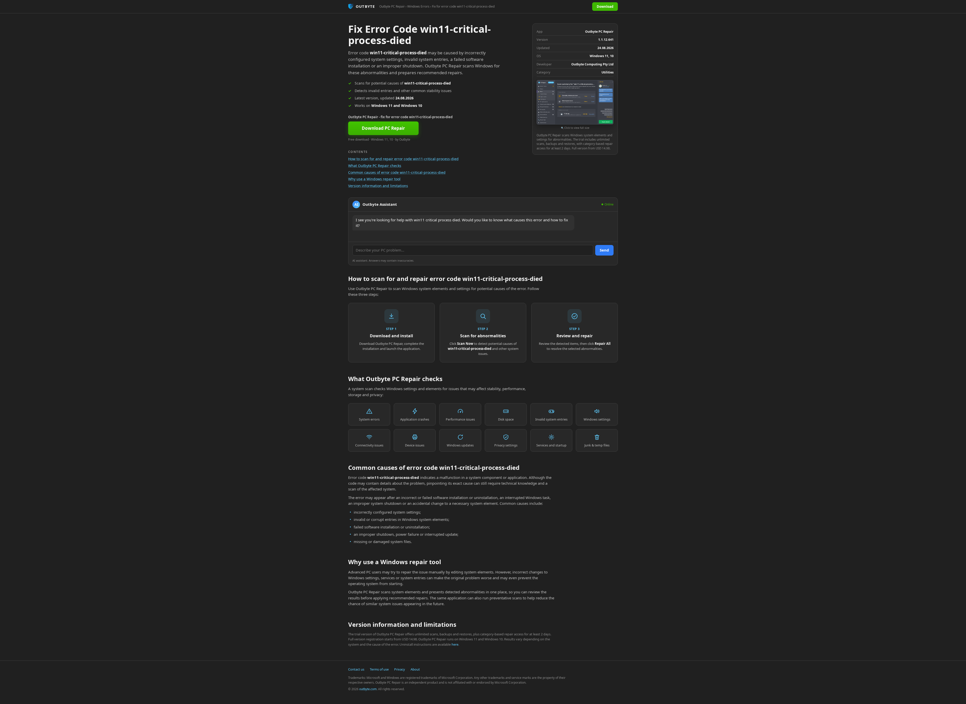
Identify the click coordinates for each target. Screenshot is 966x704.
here (455, 644)
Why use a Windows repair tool (374, 179)
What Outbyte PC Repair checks (374, 165)
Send (604, 250)
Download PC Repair (383, 128)
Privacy (399, 669)
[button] (575, 105)
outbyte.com (368, 689)
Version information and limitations (378, 185)
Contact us (356, 669)
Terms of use (379, 669)
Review (592, 96)
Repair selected (605, 121)
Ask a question (609, 116)
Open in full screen (605, 86)
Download (605, 6)
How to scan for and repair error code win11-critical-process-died (403, 158)
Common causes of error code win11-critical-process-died (397, 172)
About (415, 669)
